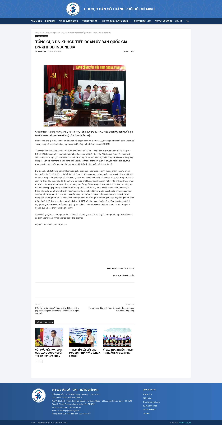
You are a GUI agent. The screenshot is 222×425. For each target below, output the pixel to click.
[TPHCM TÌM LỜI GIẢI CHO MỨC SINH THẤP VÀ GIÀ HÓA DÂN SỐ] (84, 337)
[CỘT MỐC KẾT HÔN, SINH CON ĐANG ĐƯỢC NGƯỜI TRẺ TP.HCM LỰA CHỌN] (50, 337)
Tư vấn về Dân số (163, 21)
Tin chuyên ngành (68, 21)
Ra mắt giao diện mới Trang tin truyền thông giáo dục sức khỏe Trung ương (111, 309)
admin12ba (42, 52)
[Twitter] (43, 57)
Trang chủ (36, 21)
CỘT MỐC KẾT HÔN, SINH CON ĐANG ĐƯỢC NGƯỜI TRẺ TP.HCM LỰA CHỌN (48, 352)
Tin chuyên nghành (51, 32)
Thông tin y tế (89, 21)
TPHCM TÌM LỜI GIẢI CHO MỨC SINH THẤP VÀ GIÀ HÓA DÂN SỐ (84, 352)
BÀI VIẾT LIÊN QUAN (45, 322)
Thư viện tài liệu (142, 21)
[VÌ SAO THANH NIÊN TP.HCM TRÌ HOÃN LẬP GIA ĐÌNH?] (118, 337)
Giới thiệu (50, 21)
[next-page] (41, 361)
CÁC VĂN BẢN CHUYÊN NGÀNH (115, 21)
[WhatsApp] (55, 57)
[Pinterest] (49, 57)
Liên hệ (178, 21)
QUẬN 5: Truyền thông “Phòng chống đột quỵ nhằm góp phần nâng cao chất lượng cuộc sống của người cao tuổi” (57, 311)
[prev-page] (36, 361)
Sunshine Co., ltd (185, 423)
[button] (187, 21)
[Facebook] (37, 57)
